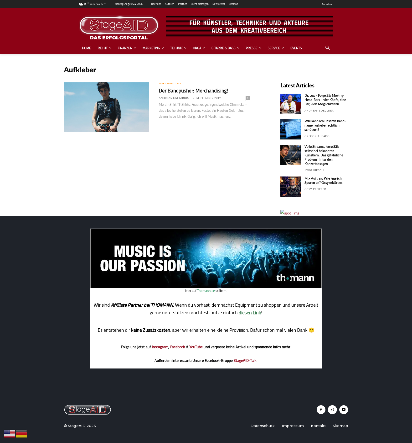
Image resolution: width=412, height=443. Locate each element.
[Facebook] (321, 409)
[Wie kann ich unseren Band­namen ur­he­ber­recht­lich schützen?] (290, 129)
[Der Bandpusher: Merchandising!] (106, 107)
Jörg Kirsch (314, 170)
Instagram (160, 346)
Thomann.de (206, 291)
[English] (9, 433)
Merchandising (171, 83)
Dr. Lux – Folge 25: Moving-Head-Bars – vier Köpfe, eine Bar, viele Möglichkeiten (325, 100)
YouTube (196, 346)
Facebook (177, 346)
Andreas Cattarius (174, 98)
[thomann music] (206, 286)
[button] (327, 48)
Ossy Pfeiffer (315, 189)
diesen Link (250, 312)
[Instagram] (332, 409)
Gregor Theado (317, 136)
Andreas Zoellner (319, 110)
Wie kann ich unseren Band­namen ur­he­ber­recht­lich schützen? (325, 126)
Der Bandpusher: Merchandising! (193, 90)
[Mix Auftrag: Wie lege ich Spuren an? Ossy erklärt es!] (290, 186)
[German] (21, 433)
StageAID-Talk (245, 360)
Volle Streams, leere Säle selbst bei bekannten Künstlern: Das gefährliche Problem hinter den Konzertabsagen (323, 155)
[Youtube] (343, 409)
